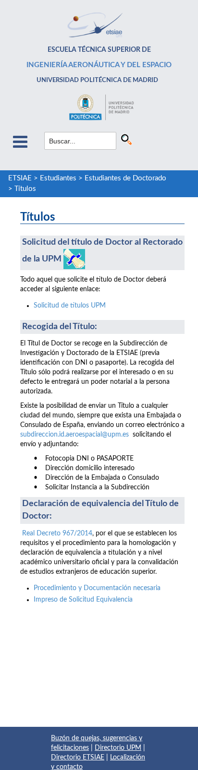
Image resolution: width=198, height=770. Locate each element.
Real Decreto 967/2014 (57, 533)
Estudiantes (58, 178)
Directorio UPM (118, 748)
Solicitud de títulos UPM (70, 305)
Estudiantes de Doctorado (125, 178)
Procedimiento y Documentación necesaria (97, 588)
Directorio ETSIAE (77, 757)
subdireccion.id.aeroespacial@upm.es (74, 434)
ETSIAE (20, 178)
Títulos (25, 188)
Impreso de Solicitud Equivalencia (83, 599)
